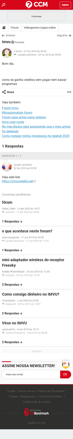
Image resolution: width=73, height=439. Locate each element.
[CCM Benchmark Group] (36, 412)
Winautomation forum (17, 112)
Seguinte (62, 35)
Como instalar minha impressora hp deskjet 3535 (35, 136)
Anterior (10, 35)
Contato (13, 396)
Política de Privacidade (51, 391)
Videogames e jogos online (40, 27)
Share (10, 92)
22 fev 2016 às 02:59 (49, 54)
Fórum (15, 27)
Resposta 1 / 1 (11, 155)
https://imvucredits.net (17, 181)
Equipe (11, 391)
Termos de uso (26, 391)
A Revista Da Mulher (50, 396)
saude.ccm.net (36, 422)
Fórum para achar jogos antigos (24, 117)
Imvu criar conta (13, 122)
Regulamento (28, 396)
